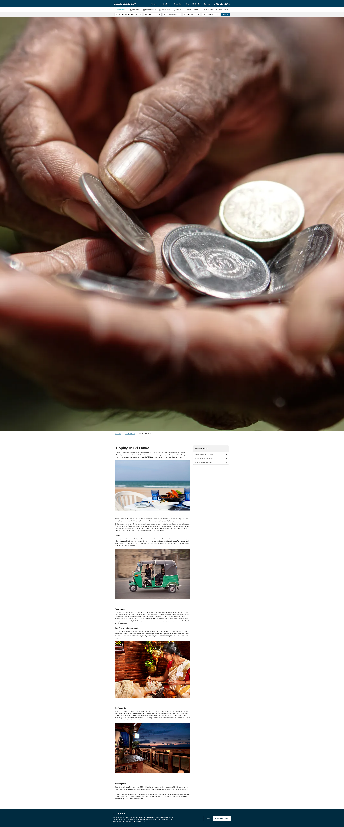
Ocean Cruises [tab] (223, 9)
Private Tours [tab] (165, 9)
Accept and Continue (222, 818)
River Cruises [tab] (208, 9)
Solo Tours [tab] (179, 9)
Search (225, 14)
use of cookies (141, 821)
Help (187, 4)
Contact (207, 4)
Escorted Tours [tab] (150, 9)
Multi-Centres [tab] (194, 9)
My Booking (196, 4)
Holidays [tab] (122, 9)
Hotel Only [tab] (135, 9)
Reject (208, 818)
